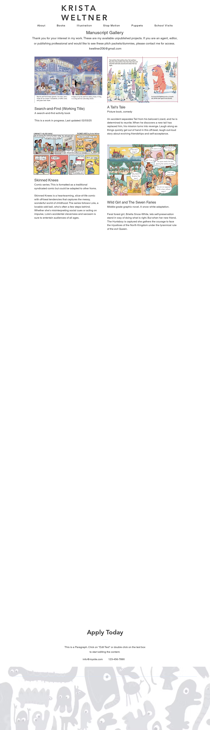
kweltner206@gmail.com (105, 48)
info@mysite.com (93, 659)
